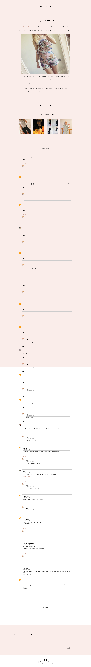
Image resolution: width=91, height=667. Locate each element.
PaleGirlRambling (26, 519)
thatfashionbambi (26, 206)
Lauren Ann (45, 5)
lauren (47, 100)
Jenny (24, 154)
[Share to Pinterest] (50, 105)
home (12, 5)
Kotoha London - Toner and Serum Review (29, 615)
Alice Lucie (25, 178)
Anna (24, 471)
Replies (24, 163)
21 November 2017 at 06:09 (27, 582)
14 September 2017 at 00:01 (27, 449)
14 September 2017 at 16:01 (30, 486)
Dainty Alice (27, 186)
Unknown (25, 375)
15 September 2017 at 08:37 (27, 544)
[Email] (60, 105)
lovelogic (54, 665)
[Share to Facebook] (31, 105)
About (16, 5)
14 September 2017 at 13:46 (27, 497)
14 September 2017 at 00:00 (27, 426)
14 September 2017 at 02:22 (30, 365)
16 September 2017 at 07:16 (30, 558)
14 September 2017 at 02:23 (30, 438)
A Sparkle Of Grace (26, 476)
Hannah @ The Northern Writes (28, 543)
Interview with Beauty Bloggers (63, 615)
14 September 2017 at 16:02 (30, 533)
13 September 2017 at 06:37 (27, 207)
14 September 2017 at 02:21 (30, 340)
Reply (24, 159)
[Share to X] (40, 105)
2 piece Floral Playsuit (27, 26)
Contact (20, 5)
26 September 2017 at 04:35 (27, 569)
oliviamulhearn (26, 496)
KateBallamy (25, 350)
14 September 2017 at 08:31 (27, 472)
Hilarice (24, 229)
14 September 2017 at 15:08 (27, 520)
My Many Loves (25, 425)
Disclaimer (25, 5)
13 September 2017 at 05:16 (27, 155)
